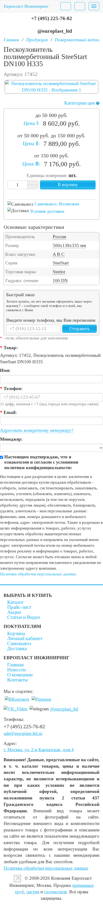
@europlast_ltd (54, 31)
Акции (14, 612)
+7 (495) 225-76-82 (51, 18)
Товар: (9, 347)
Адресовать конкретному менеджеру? (36, 430)
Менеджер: (11, 439)
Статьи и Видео (23, 617)
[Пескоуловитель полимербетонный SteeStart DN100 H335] (51, 86)
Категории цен (81, 103)
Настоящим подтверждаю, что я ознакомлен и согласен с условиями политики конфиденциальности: (41, 462)
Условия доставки (47, 211)
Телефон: (11, 388)
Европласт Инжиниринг (26, 6)
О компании (20, 674)
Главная (15, 664)
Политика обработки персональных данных (38, 574)
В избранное (47, 193)
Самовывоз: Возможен (56, 203)
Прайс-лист (19, 607)
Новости (16, 669)
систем (32, 891)
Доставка (17, 648)
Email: (8, 412)
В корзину (68, 184)
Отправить (79, 328)
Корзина (16, 633)
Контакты (17, 679)
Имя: (5, 370)
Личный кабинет (24, 638)
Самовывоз (19, 643)
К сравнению (55, 193)
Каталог (15, 602)
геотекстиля (55, 891)
